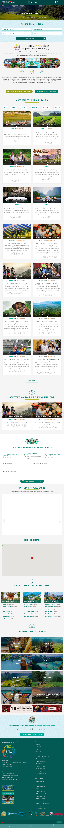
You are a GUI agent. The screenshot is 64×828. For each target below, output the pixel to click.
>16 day (57, 107)
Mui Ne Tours (51, 611)
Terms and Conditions (40, 758)
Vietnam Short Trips (40, 801)
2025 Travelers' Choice (15, 54)
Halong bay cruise (40, 771)
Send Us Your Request (48, 91)
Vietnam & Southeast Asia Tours (42, 803)
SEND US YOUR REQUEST (33, 481)
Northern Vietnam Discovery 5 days (16, 200)
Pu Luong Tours (9, 616)
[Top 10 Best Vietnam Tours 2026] (32, 712)
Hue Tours (29, 609)
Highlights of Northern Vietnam (47, 277)
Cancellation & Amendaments (42, 756)
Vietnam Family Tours (40, 791)
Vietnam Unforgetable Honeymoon (47, 353)
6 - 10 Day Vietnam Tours (41, 776)
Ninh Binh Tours (9, 609)
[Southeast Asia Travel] (8, 758)
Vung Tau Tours (51, 613)
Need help (53, 827)
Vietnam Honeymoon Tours (42, 793)
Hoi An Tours (30, 606)
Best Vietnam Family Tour (16, 353)
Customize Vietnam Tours (33, 734)
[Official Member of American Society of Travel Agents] (22, 814)
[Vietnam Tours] (8, 3)
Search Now (30, 38)
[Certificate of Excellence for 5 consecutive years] (30, 814)
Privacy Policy (39, 763)
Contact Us (38, 746)
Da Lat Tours (30, 613)
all (5, 107)
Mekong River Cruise (40, 768)
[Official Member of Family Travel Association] (41, 814)
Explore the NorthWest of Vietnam (17, 237)
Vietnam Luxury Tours (40, 798)
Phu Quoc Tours (52, 609)
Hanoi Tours (8, 604)
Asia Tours (15, 779)
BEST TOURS (35, 2)
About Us (38, 744)
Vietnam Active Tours (40, 796)
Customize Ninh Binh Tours (20, 91)
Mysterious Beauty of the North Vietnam (47, 315)
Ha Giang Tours (9, 618)
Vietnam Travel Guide (40, 766)
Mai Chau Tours (9, 613)
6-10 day (34, 107)
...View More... (32, 380)
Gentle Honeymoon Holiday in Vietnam (47, 237)
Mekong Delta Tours (53, 606)
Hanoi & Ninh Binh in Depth (47, 200)
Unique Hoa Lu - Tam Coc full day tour (47, 124)
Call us (10, 827)
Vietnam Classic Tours (40, 786)
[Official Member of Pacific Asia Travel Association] (12, 814)
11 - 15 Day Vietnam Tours (41, 806)
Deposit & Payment (40, 754)
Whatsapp (32, 827)
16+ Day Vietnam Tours (41, 808)
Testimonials (38, 751)
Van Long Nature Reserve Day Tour (16, 124)
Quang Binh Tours (31, 611)
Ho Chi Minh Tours (52, 604)
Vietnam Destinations (40, 761)
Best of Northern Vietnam (16, 277)
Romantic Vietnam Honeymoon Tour (17, 315)
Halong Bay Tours (10, 606)
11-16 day (46, 107)
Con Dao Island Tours (53, 616)
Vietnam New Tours (40, 784)
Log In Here (59, 822)
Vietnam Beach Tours (40, 788)
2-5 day (24, 107)
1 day (14, 107)
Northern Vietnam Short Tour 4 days (47, 162)
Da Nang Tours (30, 604)
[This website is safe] (57, 814)
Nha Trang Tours (31, 616)
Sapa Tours (8, 611)
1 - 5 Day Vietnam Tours (41, 773)
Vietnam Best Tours (40, 781)
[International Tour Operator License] (3, 814)
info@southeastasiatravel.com (11, 775)
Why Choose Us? (39, 749)
